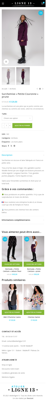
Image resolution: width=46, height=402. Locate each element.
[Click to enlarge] (6, 61)
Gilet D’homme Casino (12, 317)
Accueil (4, 89)
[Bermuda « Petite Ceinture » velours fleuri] (12, 249)
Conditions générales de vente (13, 373)
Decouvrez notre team (10, 369)
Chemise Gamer (34, 317)
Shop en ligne (7, 365)
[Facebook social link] (8, 145)
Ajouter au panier (22, 125)
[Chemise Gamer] (34, 297)
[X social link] (11, 145)
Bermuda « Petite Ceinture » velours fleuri (12, 270)
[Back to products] (40, 88)
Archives (13, 89)
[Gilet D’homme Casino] (12, 297)
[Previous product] (37, 88)
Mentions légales (8, 377)
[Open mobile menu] (3, 3)
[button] (4, 37)
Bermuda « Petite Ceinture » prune (34, 270)
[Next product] (42, 88)
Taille (4, 114)
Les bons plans (17, 142)
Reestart (30, 398)
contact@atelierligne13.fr (16, 341)
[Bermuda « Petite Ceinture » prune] (34, 249)
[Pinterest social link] (14, 145)
